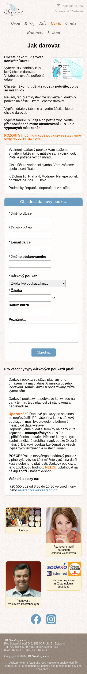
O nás (70, 23)
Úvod (15, 23)
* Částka (15, 290)
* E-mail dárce (20, 242)
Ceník (56, 23)
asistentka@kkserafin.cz (37, 490)
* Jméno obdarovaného (27, 257)
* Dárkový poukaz (23, 276)
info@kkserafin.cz (47, 646)
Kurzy (29, 23)
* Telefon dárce (21, 228)
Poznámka (17, 319)
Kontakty (35, 32)
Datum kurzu (19, 305)
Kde (42, 23)
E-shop (53, 32)
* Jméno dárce (20, 213)
